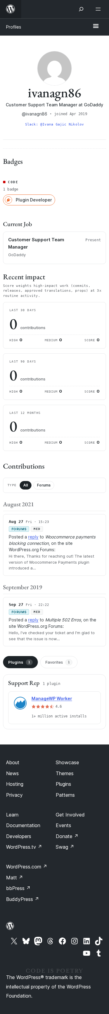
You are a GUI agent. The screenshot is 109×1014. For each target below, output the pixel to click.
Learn (12, 815)
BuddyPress (22, 899)
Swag (65, 847)
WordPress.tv (24, 847)
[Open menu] (99, 9)
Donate (67, 836)
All (25, 485)
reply (33, 536)
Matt (14, 878)
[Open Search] (81, 9)
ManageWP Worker (51, 698)
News (12, 773)
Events (63, 825)
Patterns (65, 795)
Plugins (19, 662)
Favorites (57, 662)
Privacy (14, 795)
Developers (18, 836)
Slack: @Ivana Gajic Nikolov (54, 124)
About (12, 762)
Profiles (13, 26)
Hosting (14, 784)
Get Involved (70, 815)
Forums (44, 485)
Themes (65, 773)
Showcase (67, 762)
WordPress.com (26, 867)
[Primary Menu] (95, 26)
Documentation (23, 825)
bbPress (18, 888)
